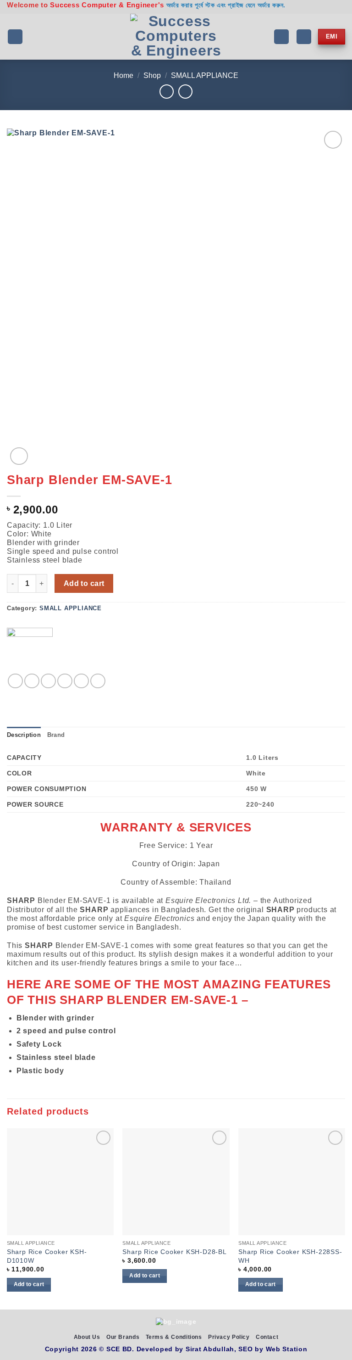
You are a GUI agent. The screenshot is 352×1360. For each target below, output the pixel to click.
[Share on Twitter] (48, 681)
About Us (87, 1337)
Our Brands (122, 1337)
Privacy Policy (229, 1337)
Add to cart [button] (29, 1284)
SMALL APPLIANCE (204, 75)
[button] (15, 37)
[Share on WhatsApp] (15, 681)
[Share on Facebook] (31, 681)
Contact (267, 1337)
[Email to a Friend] (64, 681)
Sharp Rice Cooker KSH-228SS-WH (290, 1256)
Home (123, 75)
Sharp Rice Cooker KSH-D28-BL (174, 1251)
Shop (152, 75)
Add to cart (84, 583)
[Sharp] (30, 651)
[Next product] (167, 91)
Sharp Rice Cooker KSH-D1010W (47, 1256)
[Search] (281, 37)
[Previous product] (185, 91)
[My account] (304, 37)
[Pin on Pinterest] (81, 681)
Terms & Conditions (174, 1337)
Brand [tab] (56, 734)
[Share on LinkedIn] (97, 681)
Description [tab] (24, 734)
